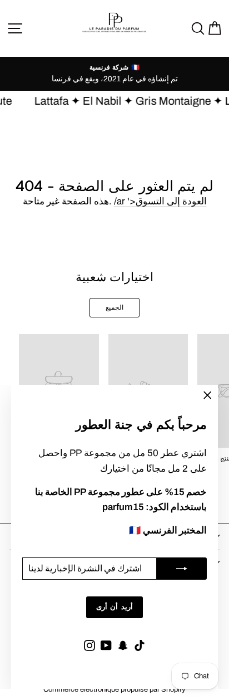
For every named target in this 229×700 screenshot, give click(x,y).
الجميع (114, 307)
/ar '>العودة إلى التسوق (160, 201)
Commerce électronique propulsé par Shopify (114, 689)
